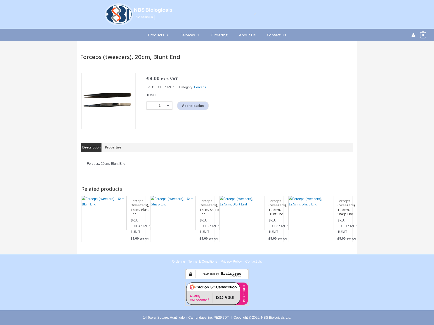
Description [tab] (91, 147)
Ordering (219, 35)
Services (188, 35)
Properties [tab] (113, 147)
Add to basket (193, 106)
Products (156, 35)
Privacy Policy (231, 261)
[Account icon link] (413, 35)
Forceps (200, 87)
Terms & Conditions (202, 261)
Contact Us (276, 35)
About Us (247, 35)
